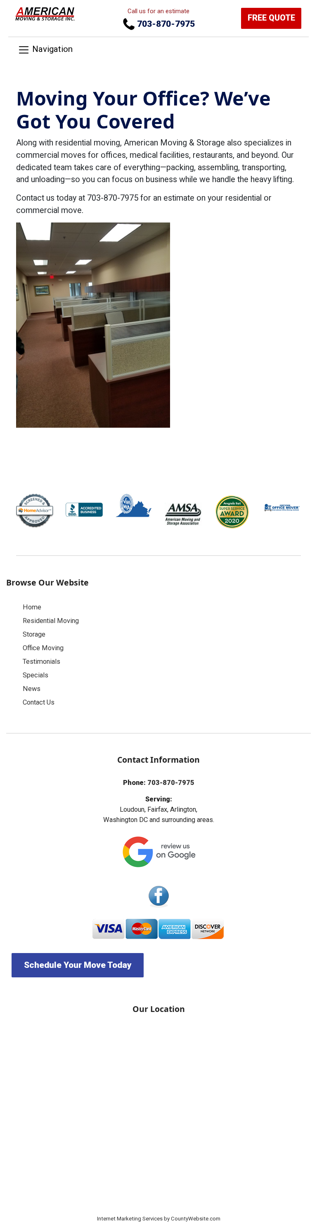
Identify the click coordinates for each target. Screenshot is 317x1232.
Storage (34, 634)
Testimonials (41, 661)
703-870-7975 (165, 24)
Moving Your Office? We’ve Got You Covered (143, 109)
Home (32, 607)
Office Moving (43, 648)
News (31, 689)
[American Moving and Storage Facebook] (158, 896)
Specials (35, 675)
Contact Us (38, 702)
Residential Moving (51, 621)
